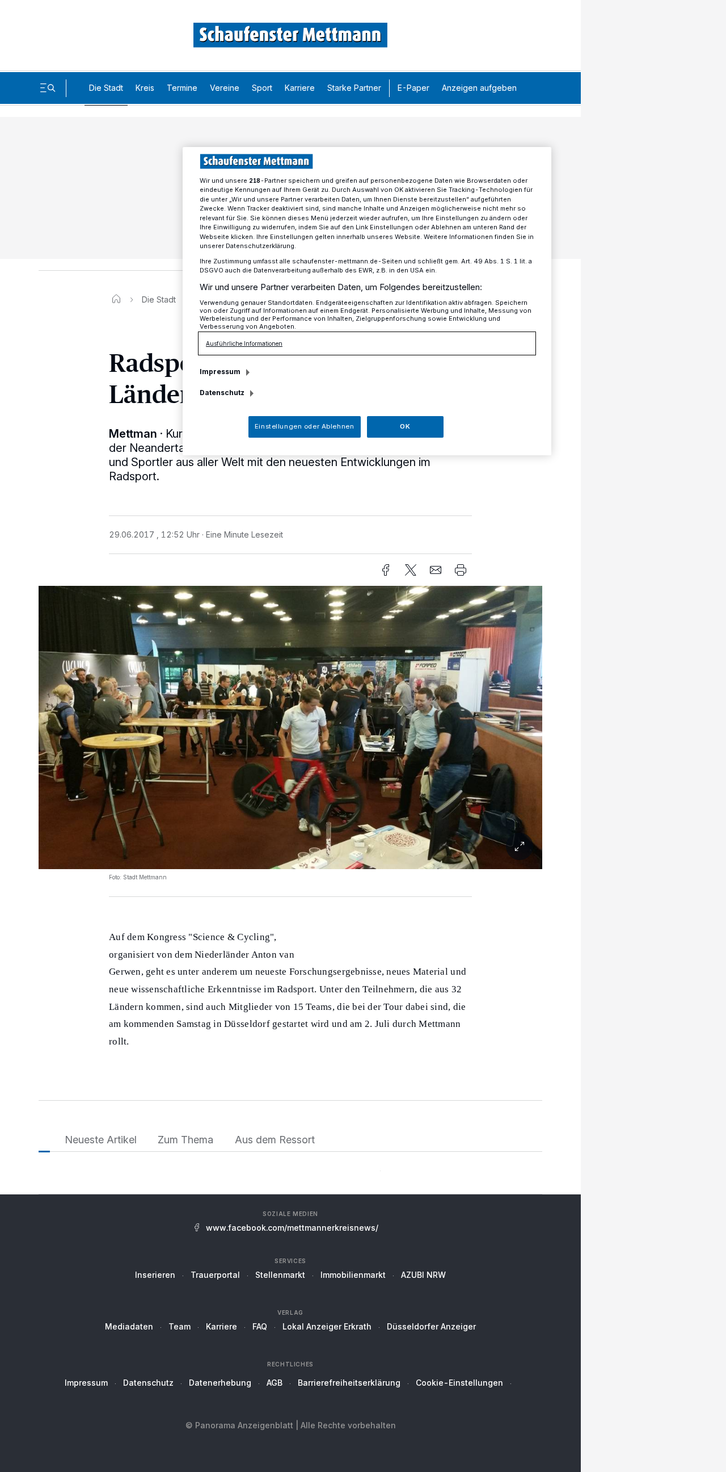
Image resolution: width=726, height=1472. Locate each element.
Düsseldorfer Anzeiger (431, 1326)
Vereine (224, 88)
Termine (182, 88)
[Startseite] (116, 299)
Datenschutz (148, 1382)
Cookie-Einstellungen (459, 1382)
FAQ (259, 1326)
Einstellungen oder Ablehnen (304, 426)
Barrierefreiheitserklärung (349, 1382)
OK (405, 426)
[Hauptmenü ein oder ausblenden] (48, 88)
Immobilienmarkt (353, 1275)
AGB (274, 1382)
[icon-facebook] (385, 570)
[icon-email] (435, 570)
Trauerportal (215, 1275)
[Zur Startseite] (290, 35)
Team (179, 1326)
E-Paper (413, 88)
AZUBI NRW (423, 1275)
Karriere (300, 88)
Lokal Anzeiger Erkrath (327, 1326)
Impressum (86, 1382)
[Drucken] (460, 570)
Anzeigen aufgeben (479, 88)
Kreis (145, 88)
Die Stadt (106, 88)
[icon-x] (410, 570)
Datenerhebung (220, 1382)
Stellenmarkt (280, 1275)
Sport (262, 88)
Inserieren (155, 1275)
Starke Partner (354, 88)
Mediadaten (129, 1326)
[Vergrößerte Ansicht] (290, 846)
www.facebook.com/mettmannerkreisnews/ (292, 1227)
